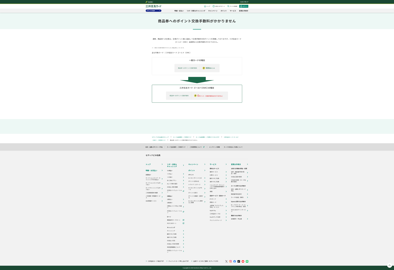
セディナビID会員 (151, 10)
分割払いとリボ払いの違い (174, 206)
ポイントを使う (193, 193)
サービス (233, 11)
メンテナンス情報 (215, 147)
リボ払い (169, 174)
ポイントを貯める (193, 181)
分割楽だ (169, 202)
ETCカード (213, 199)
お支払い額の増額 (172, 187)
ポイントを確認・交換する (195, 196)
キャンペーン (212, 11)
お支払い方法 (171, 240)
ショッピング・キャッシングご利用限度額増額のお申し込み (217, 186)
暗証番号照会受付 (236, 194)
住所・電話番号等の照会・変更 (237, 172)
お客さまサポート (220, 6)
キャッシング (171, 231)
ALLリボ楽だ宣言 (172, 184)
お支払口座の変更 (236, 177)
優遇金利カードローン (173, 220)
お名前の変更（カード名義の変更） (238, 180)
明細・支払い (179, 11)
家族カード (213, 202)
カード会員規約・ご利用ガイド (177, 147)
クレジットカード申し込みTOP (178, 261)
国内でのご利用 (171, 234)
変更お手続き (243, 11)
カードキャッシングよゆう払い (153, 188)
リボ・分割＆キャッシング (196, 11)
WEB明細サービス (151, 201)
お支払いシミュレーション (174, 191)
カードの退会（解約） (237, 197)
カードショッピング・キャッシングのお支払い (153, 178)
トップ (208, 6)
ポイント (224, 11)
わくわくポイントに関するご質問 (195, 201)
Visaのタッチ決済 (215, 217)
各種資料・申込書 (236, 219)
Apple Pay (213, 210)
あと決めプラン (171, 180)
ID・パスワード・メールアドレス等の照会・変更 (238, 205)
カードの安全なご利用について (234, 147)
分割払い (169, 199)
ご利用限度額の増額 (152, 193)
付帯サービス (214, 175)
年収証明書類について (173, 247)
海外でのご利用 (171, 237)
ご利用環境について (197, 147)
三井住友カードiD (215, 214)
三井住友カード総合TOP (156, 261)
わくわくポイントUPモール (195, 188)
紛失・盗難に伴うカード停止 (155, 147)
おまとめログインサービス (238, 210)
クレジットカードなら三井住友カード (153, 6)
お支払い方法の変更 (173, 244)
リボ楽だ (169, 177)
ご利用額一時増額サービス (153, 196)
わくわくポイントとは (195, 178)
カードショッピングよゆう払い (153, 183)
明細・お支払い (151, 170)
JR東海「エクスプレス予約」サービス (216, 206)
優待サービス (214, 172)
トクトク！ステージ (194, 184)
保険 (211, 191)
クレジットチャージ (216, 220)
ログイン (245, 6)
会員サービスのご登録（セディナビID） (206, 261)
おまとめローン (171, 223)
